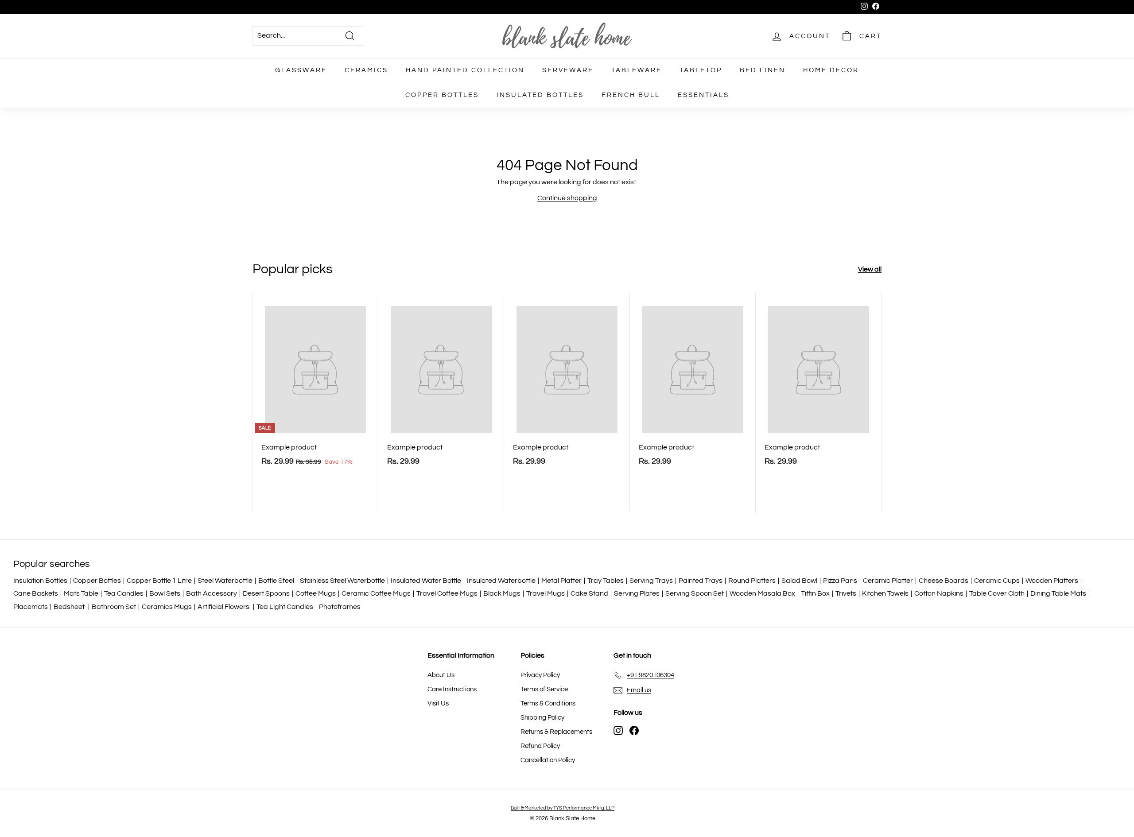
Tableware (636, 70)
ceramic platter (888, 580)
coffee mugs (315, 593)
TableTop (701, 70)
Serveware (568, 70)
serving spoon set (694, 593)
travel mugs (545, 593)
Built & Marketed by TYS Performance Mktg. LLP (562, 808)
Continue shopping (567, 198)
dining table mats (1058, 593)
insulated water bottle (426, 580)
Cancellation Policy (547, 760)
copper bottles (97, 580)
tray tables (605, 580)
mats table (81, 593)
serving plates (637, 593)
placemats (30, 606)
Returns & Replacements (556, 731)
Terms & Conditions (547, 703)
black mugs (501, 593)
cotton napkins (938, 593)
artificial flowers (224, 606)
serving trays (651, 580)
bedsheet (70, 606)
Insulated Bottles (540, 95)
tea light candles (284, 606)
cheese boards (943, 580)
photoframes (340, 606)
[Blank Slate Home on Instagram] (618, 730)
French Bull (631, 95)
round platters (752, 580)
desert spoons (266, 593)
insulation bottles (40, 580)
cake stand (589, 593)
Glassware (301, 70)
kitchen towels (885, 593)
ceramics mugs (167, 606)
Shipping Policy (542, 717)
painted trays (700, 580)
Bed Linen (762, 70)
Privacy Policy (540, 675)
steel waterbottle (225, 580)
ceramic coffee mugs (376, 593)
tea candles (124, 593)
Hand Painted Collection (465, 70)
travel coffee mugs (447, 593)
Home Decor (831, 70)
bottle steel (276, 580)
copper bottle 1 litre (159, 580)
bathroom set (114, 606)
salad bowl (799, 580)
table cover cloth (997, 593)
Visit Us (438, 703)
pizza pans (840, 580)
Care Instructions (452, 689)
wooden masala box (762, 593)
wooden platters (1051, 580)
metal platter (561, 580)
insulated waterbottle (501, 580)
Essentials (703, 95)
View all (870, 269)
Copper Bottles (442, 95)
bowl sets (164, 593)
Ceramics (366, 70)
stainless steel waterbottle (342, 580)
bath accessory (211, 593)
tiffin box (815, 593)
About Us (440, 675)
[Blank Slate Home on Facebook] (634, 730)
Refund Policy (540, 746)
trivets (845, 593)
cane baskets (35, 593)
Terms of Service (544, 689)
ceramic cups (997, 580)
